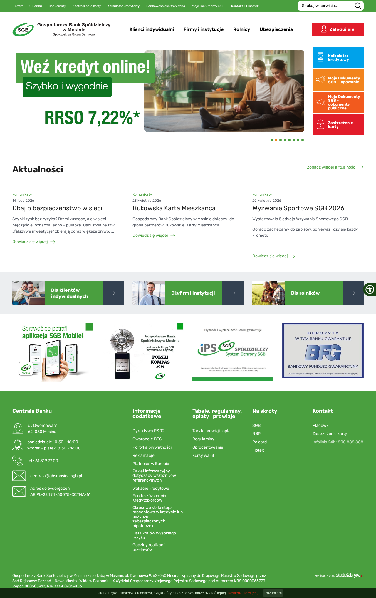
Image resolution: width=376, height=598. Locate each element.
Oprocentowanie (207, 447)
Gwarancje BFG (147, 439)
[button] (23, 91)
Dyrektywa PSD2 (148, 431)
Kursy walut (203, 455)
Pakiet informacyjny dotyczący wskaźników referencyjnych (154, 475)
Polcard (259, 442)
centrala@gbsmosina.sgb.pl (56, 476)
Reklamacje (143, 455)
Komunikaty (22, 194)
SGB (256, 425)
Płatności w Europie (150, 464)
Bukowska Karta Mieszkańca (174, 208)
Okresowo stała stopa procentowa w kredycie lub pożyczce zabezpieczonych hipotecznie (157, 516)
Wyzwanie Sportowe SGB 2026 (298, 208)
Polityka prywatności (152, 447)
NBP (256, 434)
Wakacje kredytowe (150, 488)
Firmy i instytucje (204, 29)
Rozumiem (273, 593)
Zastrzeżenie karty (330, 434)
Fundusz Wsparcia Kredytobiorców (149, 498)
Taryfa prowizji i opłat (212, 431)
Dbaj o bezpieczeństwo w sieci (57, 208)
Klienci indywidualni (152, 29)
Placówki (321, 425)
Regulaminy (203, 439)
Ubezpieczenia (276, 29)
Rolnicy (241, 29)
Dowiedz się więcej (30, 241)
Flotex (258, 450)
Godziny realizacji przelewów (148, 547)
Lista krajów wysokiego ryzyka (154, 535)
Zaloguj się (342, 29)
